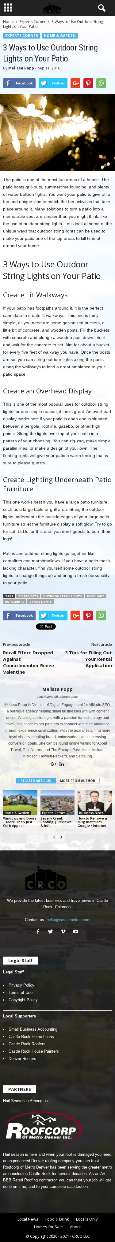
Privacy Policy (21, 985)
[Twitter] (52, 932)
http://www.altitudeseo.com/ (57, 696)
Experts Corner (33, 21)
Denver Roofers (22, 1058)
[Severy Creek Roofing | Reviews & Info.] (57, 802)
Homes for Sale (48, 1226)
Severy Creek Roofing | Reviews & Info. (55, 822)
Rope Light (95, 596)
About (75, 1226)
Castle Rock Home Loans (31, 1036)
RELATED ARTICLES (36, 781)
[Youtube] (76, 932)
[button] (100, 8)
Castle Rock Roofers (27, 1044)
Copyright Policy (23, 1000)
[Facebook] (39, 932)
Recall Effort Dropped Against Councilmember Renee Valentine (28, 662)
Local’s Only (87, 1219)
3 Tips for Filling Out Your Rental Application (88, 658)
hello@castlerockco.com (68, 919)
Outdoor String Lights (62, 596)
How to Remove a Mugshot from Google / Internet (92, 822)
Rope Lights (14, 602)
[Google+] (54, 765)
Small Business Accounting (33, 1029)
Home (8, 21)
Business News (91, 813)
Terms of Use (21, 992)
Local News (27, 1219)
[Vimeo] (64, 932)
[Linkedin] (61, 765)
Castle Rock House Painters (34, 1051)
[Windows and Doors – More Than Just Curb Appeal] (20, 802)
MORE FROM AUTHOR (77, 781)
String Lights (40, 602)
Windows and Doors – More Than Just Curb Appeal (19, 822)
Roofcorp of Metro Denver (26, 1167)
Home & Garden (60, 35)
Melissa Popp (21, 68)
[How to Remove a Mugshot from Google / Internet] (95, 802)
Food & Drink (57, 1219)
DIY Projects (28, 596)
